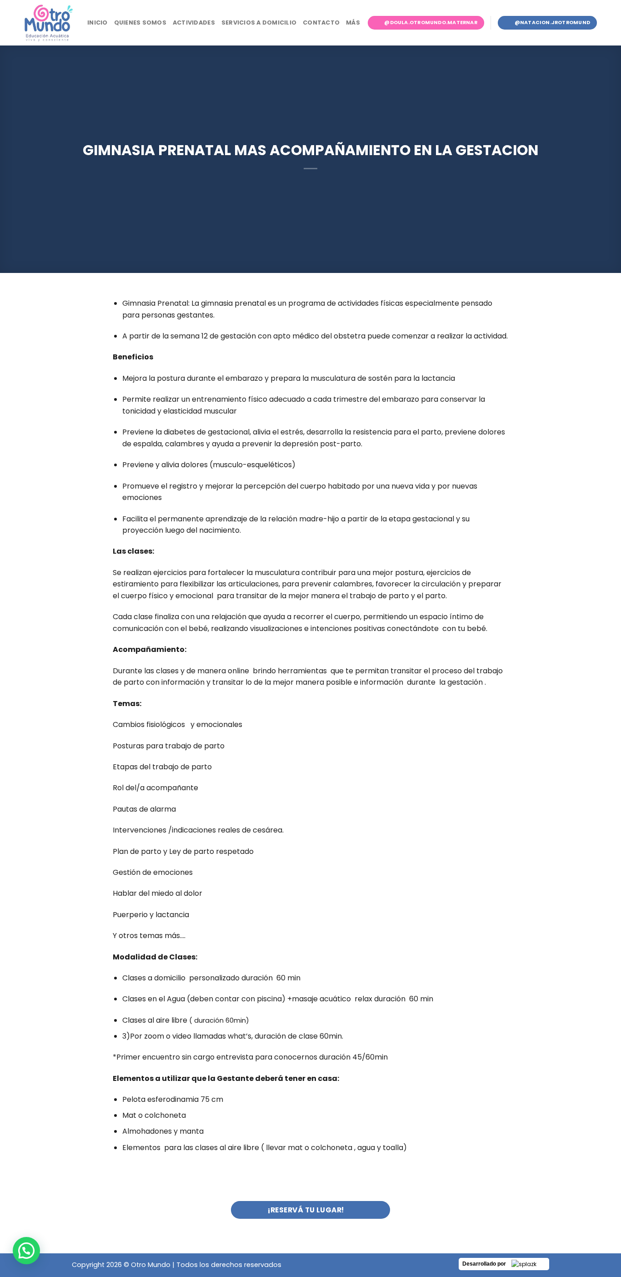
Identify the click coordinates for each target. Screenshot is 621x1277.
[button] (26, 1250)
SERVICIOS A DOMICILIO (258, 22)
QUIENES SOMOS (140, 22)
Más (353, 22)
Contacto (321, 22)
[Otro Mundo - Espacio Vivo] (48, 22)
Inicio (97, 22)
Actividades (194, 22)
